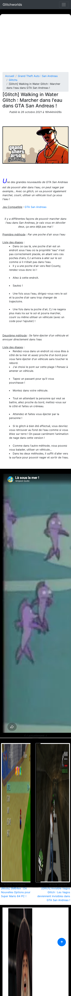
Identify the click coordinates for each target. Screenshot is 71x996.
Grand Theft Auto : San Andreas (38, 76)
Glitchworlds (12, 5)
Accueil (9, 76)
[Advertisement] (35, 43)
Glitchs (13, 80)
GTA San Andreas (35, 207)
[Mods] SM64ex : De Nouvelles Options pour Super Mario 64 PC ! (15, 892)
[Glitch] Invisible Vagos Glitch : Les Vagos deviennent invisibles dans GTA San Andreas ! (53, 894)
